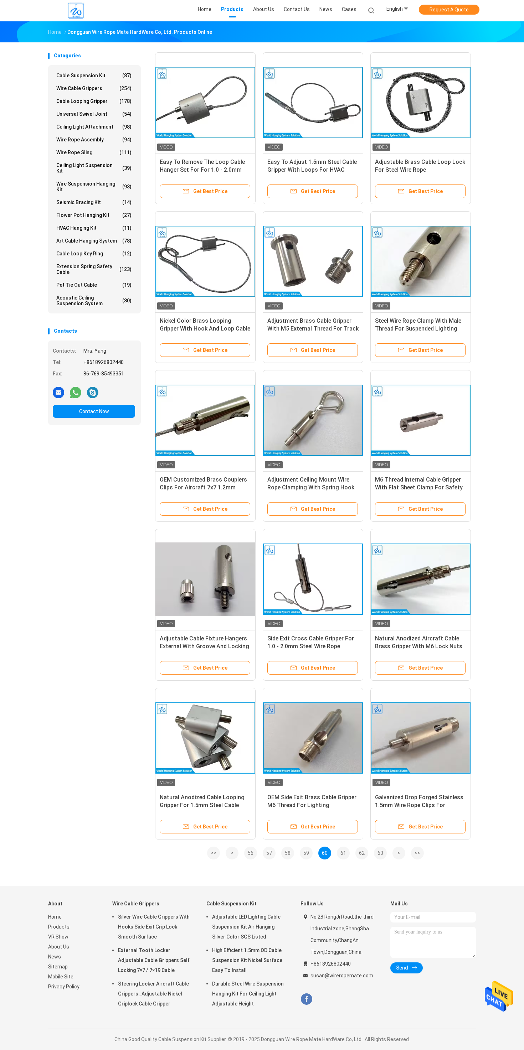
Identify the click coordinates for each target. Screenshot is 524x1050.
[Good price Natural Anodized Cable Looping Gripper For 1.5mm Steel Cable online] (205, 738)
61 (343, 853)
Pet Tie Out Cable (94, 285)
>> (417, 853)
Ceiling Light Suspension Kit (94, 168)
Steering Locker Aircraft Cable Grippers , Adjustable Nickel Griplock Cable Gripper (153, 994)
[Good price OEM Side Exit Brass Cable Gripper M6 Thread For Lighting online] (313, 738)
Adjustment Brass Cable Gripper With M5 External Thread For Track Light (313, 328)
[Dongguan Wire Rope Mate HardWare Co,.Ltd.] (76, 10)
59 (306, 853)
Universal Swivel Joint (94, 114)
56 (250, 853)
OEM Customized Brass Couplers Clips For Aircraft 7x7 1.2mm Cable (203, 487)
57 (269, 853)
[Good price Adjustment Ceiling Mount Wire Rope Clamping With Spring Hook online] (313, 420)
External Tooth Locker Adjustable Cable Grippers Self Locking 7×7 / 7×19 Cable (154, 960)
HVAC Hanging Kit (94, 228)
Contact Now (94, 411)
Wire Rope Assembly (94, 139)
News (54, 957)
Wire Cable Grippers (94, 88)
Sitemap (58, 967)
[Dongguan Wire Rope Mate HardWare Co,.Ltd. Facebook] (306, 999)
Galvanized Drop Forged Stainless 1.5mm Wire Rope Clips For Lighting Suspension (419, 805)
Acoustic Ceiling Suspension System (94, 300)
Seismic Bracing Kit (94, 202)
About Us (58, 947)
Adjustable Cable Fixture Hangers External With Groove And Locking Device (204, 646)
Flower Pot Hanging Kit (94, 215)
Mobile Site (60, 976)
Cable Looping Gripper (94, 101)
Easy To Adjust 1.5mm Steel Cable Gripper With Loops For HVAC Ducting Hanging (312, 169)
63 (380, 853)
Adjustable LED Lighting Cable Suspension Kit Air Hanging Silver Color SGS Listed (246, 927)
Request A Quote (449, 9)
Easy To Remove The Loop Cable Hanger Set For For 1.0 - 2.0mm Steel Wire (202, 169)
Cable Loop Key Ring (94, 253)
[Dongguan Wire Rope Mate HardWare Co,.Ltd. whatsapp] (75, 392)
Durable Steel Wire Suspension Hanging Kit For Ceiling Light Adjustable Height (248, 994)
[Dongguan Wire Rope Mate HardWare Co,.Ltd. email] (58, 392)
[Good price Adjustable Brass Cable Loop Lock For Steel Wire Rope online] (421, 102)
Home (55, 917)
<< (213, 853)
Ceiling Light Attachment (94, 127)
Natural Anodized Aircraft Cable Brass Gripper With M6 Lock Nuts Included (418, 646)
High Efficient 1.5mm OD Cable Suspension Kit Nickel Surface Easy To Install (247, 960)
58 (288, 853)
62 (362, 853)
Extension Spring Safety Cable (94, 269)
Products (59, 927)
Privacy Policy (63, 986)
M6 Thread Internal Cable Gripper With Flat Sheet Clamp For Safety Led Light (419, 487)
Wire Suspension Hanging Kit (94, 186)
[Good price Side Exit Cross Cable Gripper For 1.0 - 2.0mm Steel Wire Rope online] (313, 579)
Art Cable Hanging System (94, 241)
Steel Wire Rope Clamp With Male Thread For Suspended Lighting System (418, 328)
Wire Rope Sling (94, 152)
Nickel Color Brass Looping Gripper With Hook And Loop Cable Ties (205, 328)
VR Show (58, 937)
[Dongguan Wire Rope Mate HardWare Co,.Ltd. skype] (92, 392)
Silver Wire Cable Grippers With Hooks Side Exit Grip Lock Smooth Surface (154, 927)
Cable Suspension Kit (94, 75)
